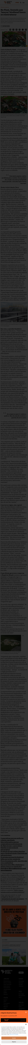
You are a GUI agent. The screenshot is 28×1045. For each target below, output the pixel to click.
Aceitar (14, 1038)
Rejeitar (14, 1041)
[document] (14, 522)
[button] (26, 1024)
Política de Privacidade (13, 1034)
